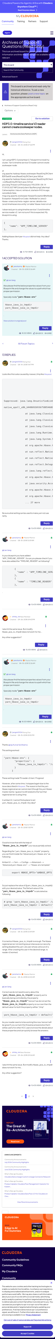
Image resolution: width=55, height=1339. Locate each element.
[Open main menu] (52, 32)
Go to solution (42, 118)
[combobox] (27, 70)
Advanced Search (10, 76)
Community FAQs (12, 1265)
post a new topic (37, 93)
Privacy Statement (33, 1315)
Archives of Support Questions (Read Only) (21, 105)
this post (26, 236)
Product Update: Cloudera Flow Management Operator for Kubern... (27, 1185)
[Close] (51, 1283)
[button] (50, 150)
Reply (47, 246)
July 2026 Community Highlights (17, 1162)
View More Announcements (27, 1202)
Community (8, 21)
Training (21, 21)
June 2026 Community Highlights (17, 1170)
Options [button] (9, 110)
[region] (27, 1309)
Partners (32, 21)
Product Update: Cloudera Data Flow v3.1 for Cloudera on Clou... (26, 1195)
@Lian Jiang (10, 280)
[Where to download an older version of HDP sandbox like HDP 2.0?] (2, 343)
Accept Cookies (27, 1333)
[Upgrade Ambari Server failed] (52, 343)
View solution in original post (14, 321)
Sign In (7, 33)
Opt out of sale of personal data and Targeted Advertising (27, 1320)
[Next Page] (33, 1096)
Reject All (27, 1327)
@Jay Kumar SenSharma (18, 745)
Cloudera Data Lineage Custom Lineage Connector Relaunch (27, 1177)
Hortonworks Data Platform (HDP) (23, 134)
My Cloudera (9, 1271)
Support (44, 21)
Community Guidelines (15, 1259)
